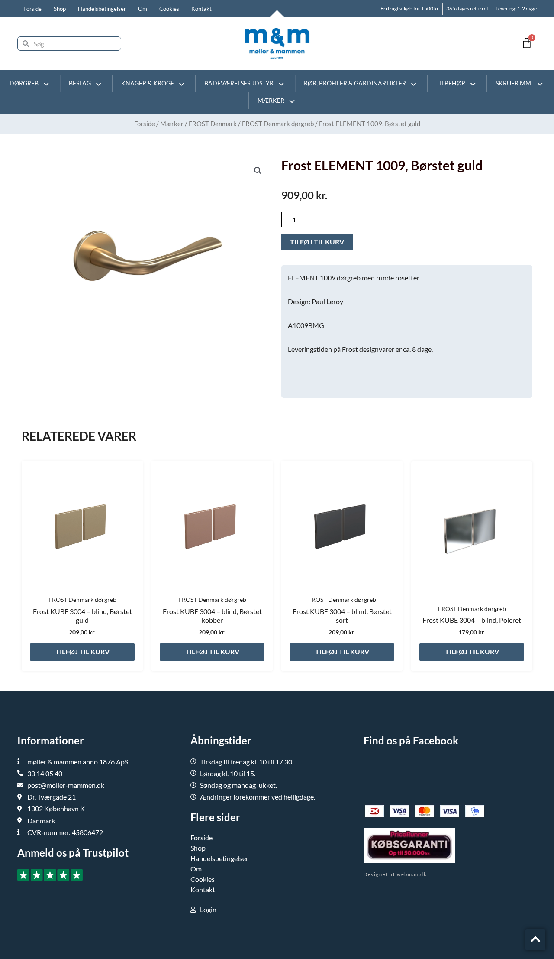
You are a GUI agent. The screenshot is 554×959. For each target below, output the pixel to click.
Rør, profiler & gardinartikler (355, 83)
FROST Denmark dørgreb (278, 123)
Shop (60, 8)
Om (142, 8)
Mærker (271, 100)
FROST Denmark (213, 123)
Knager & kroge (147, 83)
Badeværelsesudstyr (239, 83)
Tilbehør (450, 83)
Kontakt (201, 8)
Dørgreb (24, 83)
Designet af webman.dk (395, 874)
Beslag (80, 83)
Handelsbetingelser (102, 8)
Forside (32, 8)
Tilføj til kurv (317, 241)
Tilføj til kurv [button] (82, 651)
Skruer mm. (514, 83)
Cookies (169, 8)
